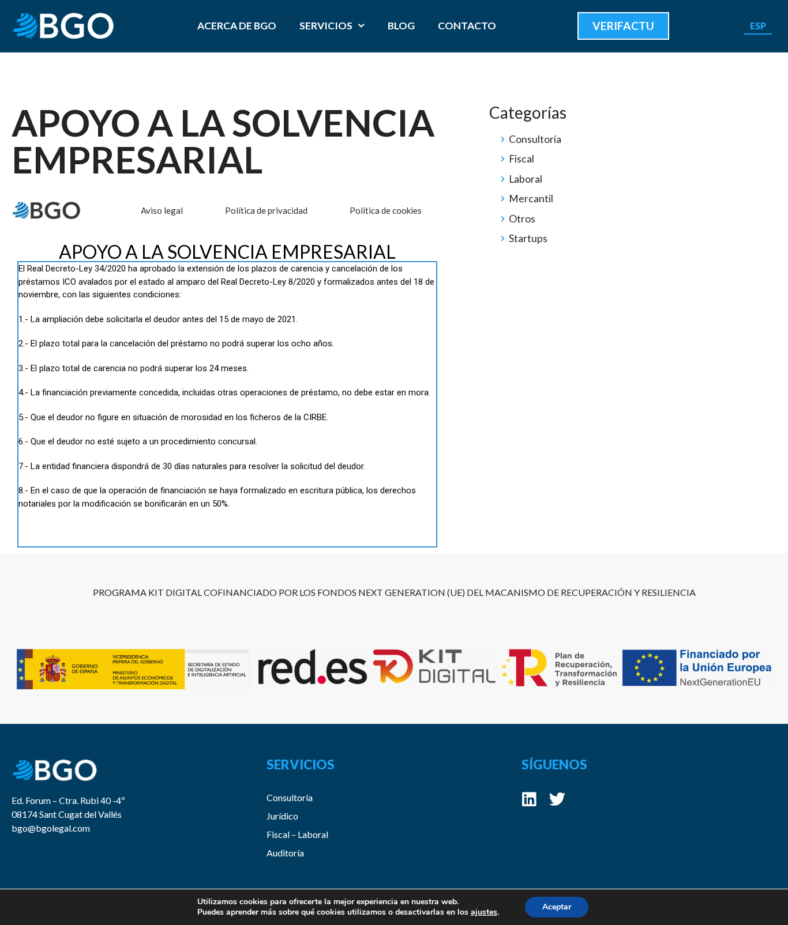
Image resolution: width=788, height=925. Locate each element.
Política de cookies (386, 210)
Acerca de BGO (236, 26)
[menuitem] (758, 25)
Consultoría (290, 797)
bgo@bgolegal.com (51, 827)
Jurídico (282, 815)
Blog (401, 26)
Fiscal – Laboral (297, 834)
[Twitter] (557, 799)
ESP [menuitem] (758, 25)
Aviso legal (162, 210)
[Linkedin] (529, 799)
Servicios (325, 26)
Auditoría (285, 852)
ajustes (484, 912)
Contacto (467, 26)
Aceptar (556, 906)
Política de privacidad (266, 210)
